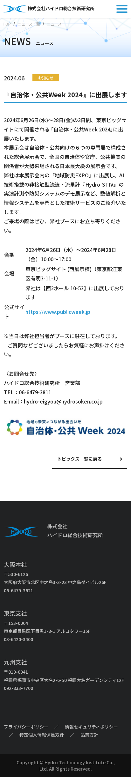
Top (7, 23)
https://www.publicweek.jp (57, 311)
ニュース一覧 (28, 23)
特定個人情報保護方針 (41, 734)
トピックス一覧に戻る (79, 458)
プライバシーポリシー (26, 726)
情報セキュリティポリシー (91, 726)
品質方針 (89, 734)
